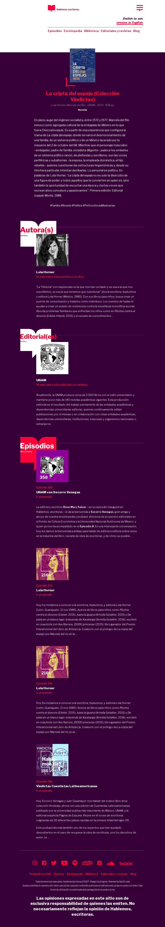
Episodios (55, 31)
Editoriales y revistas (116, 31)
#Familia (55, 205)
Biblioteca (91, 31)
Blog (136, 31)
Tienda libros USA (40, 874)
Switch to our (130, 20)
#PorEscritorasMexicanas (99, 205)
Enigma (103, 881)
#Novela (66, 205)
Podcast (59, 874)
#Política (77, 205)
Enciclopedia (73, 31)
